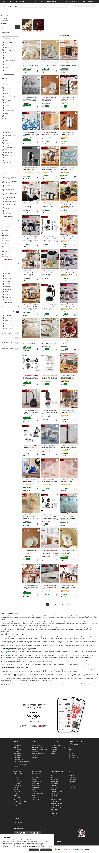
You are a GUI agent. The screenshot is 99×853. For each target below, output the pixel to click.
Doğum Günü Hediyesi (55, 789)
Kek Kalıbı (16, 793)
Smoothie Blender (36, 787)
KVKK (70, 749)
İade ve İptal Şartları (36, 745)
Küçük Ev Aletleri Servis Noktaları (39, 749)
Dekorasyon (71, 785)
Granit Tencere (17, 799)
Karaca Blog (71, 775)
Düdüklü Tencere (17, 785)
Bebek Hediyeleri (54, 783)
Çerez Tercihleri (72, 756)
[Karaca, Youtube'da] (24, 833)
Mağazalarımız (17, 753)
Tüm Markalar (54, 751)
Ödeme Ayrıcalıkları (18, 822)
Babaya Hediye (54, 777)
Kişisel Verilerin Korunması (75, 743)
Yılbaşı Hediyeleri (54, 801)
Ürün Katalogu (17, 757)
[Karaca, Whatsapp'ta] (37, 833)
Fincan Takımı (17, 783)
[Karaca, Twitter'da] (27, 833)
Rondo (33, 795)
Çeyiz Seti (53, 797)
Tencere (34, 791)
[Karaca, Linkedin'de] (34, 833)
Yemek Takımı (17, 777)
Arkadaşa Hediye (54, 781)
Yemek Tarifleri (72, 777)
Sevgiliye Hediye (54, 779)
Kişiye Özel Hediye (55, 795)
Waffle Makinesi (35, 785)
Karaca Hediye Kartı (55, 745)
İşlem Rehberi (35, 751)
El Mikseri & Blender (36, 781)
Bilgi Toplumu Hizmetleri (37, 747)
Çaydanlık (16, 787)
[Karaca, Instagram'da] (17, 833)
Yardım (35, 742)
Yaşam (70, 783)
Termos (15, 805)
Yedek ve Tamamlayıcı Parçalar (58, 747)
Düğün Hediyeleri (54, 793)
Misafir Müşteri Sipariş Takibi (38, 753)
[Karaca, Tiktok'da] (21, 833)
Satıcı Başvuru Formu (18, 759)
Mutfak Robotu (35, 783)
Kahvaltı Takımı (17, 779)
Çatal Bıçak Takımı (18, 781)
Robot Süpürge (35, 777)
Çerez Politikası (72, 753)
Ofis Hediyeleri (54, 787)
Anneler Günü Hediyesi (56, 799)
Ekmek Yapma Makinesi (37, 793)
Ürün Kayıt (34, 757)
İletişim (15, 768)
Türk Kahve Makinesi (36, 799)
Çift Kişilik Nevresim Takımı (20, 801)
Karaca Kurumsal (17, 745)
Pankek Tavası (17, 797)
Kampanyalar (54, 749)
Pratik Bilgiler (72, 781)
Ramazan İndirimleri (55, 805)
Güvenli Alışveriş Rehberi (74, 761)
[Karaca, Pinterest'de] (31, 833)
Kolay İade (53, 753)
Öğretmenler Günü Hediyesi (57, 803)
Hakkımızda (16, 747)
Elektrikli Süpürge (36, 779)
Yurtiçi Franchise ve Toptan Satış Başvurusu (21, 762)
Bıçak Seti (16, 789)
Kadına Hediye (54, 811)
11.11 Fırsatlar (53, 815)
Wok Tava (16, 795)
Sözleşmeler (72, 751)
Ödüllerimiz (16, 751)
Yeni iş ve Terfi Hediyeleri (56, 791)
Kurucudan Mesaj (17, 749)
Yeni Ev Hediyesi (54, 809)
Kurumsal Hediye (54, 785)
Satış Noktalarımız (18, 755)
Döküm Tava (17, 791)
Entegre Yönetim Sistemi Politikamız (74, 758)
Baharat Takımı (17, 803)
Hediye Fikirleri (72, 787)
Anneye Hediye (54, 775)
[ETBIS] (79, 833)
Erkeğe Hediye (54, 813)
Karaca (17, 742)
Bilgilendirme (72, 747)
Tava (33, 797)
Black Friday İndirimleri (56, 807)
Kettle (33, 789)
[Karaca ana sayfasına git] (20, 828)
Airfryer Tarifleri (72, 779)
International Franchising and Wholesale (20, 765)
